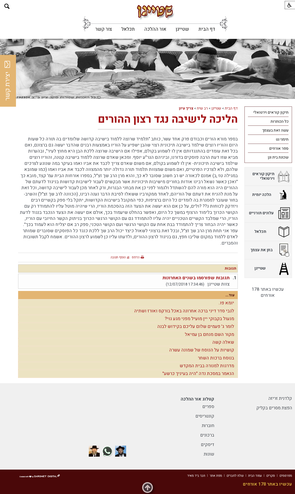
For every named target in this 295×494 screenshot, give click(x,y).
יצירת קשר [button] (7, 86)
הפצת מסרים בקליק (274, 408)
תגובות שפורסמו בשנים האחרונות (196, 278)
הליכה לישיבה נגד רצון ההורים (168, 119)
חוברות (208, 426)
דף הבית (206, 29)
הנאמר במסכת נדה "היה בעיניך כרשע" (198, 373)
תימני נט (282, 139)
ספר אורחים (279, 148)
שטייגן (182, 29)
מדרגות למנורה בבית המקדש (207, 365)
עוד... (230, 295)
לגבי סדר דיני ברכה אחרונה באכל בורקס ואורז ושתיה (184, 311)
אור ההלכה (155, 29)
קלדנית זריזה (280, 398)
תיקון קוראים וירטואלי (271, 112)
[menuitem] (207, 29)
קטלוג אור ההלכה (197, 399)
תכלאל (128, 29)
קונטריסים (204, 416)
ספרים (208, 406)
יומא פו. (226, 303)
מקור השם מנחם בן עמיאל (209, 334)
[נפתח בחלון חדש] (120, 451)
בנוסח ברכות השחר (216, 358)
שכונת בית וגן (278, 157)
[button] (7, 6)
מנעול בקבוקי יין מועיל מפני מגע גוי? (199, 318)
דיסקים (207, 445)
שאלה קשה (223, 342)
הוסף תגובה (118, 257)
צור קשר (103, 29)
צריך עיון (186, 108)
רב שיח (202, 108)
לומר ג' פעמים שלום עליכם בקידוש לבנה (195, 326)
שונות (209, 454)
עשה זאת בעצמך (275, 130)
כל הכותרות (280, 121)
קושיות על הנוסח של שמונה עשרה (201, 350)
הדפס (136, 257)
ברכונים (207, 435)
